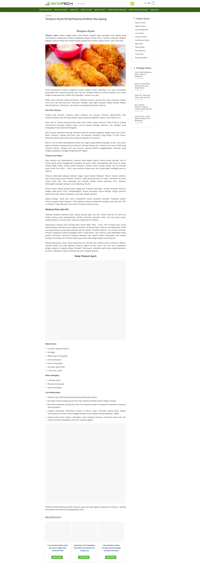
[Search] (132, 4)
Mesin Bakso (140, 47)
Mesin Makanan (61, 10)
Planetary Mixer (141, 58)
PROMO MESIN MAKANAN (138, 10)
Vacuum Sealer (141, 37)
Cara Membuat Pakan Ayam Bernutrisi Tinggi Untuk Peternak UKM (58, 547)
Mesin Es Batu (99, 10)
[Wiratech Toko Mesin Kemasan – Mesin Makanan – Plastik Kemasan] (59, 3)
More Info (154, 10)
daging (77, 215)
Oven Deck (139, 54)
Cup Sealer (139, 33)
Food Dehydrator (141, 30)
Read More (57, 557)
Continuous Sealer (142, 40)
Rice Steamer (140, 51)
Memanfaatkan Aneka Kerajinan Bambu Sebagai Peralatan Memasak (111, 547)
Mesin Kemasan (45, 10)
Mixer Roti (139, 44)
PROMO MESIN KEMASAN (117, 10)
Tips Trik (48, 15)
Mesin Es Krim (86, 10)
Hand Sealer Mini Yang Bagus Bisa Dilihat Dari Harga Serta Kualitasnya (84, 547)
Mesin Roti (74, 10)
